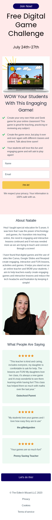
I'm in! (26, 185)
